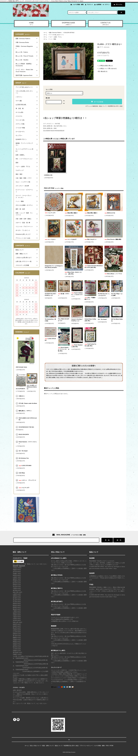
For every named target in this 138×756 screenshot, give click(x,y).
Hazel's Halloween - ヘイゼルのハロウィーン (77, 294)
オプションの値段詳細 (92, 106)
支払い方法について (35, 745)
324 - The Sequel (103, 319)
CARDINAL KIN (48, 175)
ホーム (45, 32)
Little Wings (22, 473)
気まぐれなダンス (91, 239)
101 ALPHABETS (20, 388)
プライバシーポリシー (86, 745)
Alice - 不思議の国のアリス (90, 298)
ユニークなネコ (51, 239)
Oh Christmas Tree (24, 458)
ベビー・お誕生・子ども (55, 37)
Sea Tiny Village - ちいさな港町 (117, 294)
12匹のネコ (22, 396)
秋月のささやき (111, 213)
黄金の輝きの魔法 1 (92, 213)
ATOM (111, 745)
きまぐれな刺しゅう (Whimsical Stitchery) (32, 387)
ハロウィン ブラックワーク (28, 480)
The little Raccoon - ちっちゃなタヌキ (103, 294)
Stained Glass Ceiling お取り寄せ (90, 319)
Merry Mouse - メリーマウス (115, 273)
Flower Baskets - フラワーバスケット (28, 442)
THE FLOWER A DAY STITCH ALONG (28, 418)
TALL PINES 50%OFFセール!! (63, 319)
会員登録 (98, 4)
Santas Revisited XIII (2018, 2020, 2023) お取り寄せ (94, 266)
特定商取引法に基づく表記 (115, 106)
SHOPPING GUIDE (68, 23)
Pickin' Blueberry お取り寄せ (77, 345)
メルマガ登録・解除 (78, 4)
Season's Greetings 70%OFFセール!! (77, 320)
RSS (107, 745)
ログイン (107, 4)
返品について (102, 106)
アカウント (90, 4)
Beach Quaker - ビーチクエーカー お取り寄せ (63, 349)
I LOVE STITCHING (50, 339)
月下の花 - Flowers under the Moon (28, 403)
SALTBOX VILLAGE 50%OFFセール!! (50, 294)
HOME (31, 23)
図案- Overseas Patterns (55, 32)
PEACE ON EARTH (24, 434)
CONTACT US (105, 23)
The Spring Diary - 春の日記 (50, 320)
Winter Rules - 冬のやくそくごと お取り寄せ (73, 273)
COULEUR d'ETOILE (69, 32)
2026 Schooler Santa (21, 367)
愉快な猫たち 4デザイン (25, 410)
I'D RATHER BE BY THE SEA (27, 427)
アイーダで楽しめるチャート (56, 34)
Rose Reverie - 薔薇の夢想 (114, 239)
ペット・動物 (52, 39)
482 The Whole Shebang (117, 320)
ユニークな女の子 (72, 239)
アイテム (119, 4)
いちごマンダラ (51, 212)
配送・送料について (47, 745)
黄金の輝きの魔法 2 (72, 213)
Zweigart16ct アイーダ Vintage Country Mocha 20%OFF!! (54, 266)
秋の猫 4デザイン (63, 294)
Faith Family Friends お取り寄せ (90, 344)
